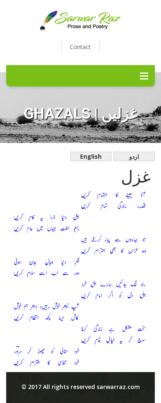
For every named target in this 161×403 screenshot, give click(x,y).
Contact (80, 47)
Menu (144, 76)
